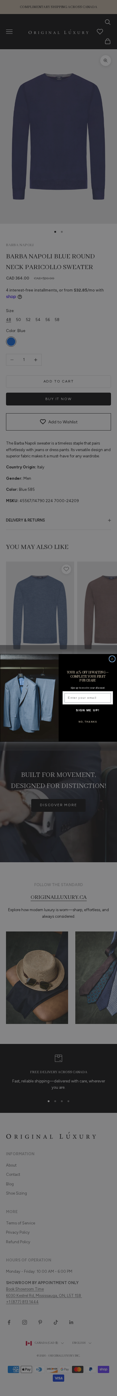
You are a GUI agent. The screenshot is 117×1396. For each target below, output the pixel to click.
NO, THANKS (88, 722)
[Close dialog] (112, 659)
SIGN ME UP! (88, 710)
